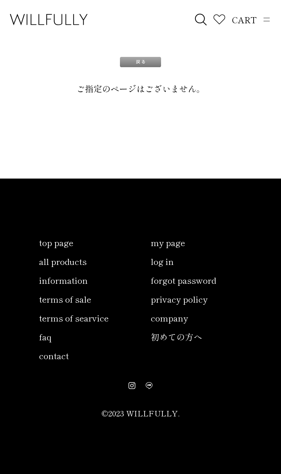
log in (162, 261)
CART (244, 19)
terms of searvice (74, 318)
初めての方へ (176, 336)
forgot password (183, 280)
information (63, 280)
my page (168, 242)
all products (63, 261)
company (169, 318)
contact (54, 355)
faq (45, 336)
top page (56, 242)
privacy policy (179, 299)
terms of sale (65, 299)
